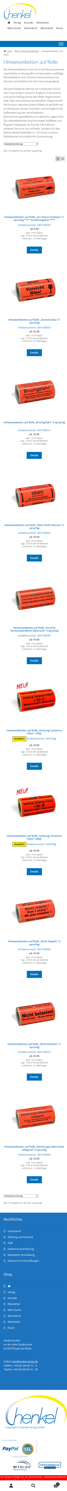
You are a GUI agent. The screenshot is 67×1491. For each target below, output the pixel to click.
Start (9, 51)
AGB (10, 1243)
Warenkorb (30, 28)
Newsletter (42, 22)
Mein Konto (14, 28)
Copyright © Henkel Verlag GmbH (25, 1427)
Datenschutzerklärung (21, 1249)
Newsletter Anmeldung (21, 1255)
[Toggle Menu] (61, 44)
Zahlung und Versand (20, 1237)
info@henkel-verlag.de (25, 1361)
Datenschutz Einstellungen (23, 1260)
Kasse (59, 28)
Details (34, 250)
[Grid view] (57, 158)
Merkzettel (47, 28)
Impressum (14, 1231)
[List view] (62, 158)
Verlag (17, 22)
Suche (33, 1486)
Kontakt (28, 22)
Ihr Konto (11, 1486)
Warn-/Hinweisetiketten (26, 51)
